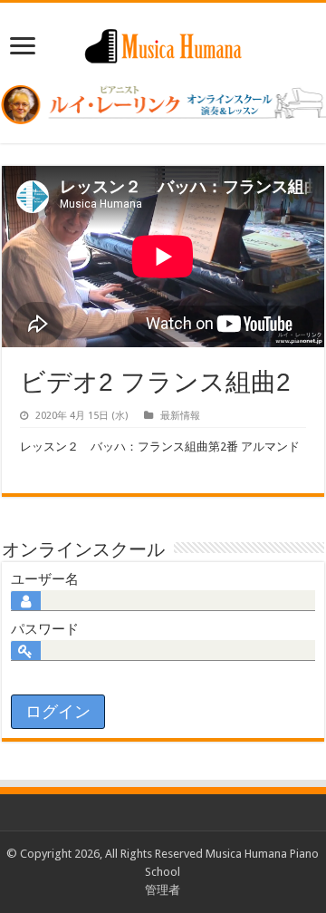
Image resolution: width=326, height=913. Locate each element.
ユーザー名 (45, 579)
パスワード (45, 629)
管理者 (162, 890)
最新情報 (180, 416)
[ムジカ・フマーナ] (163, 42)
